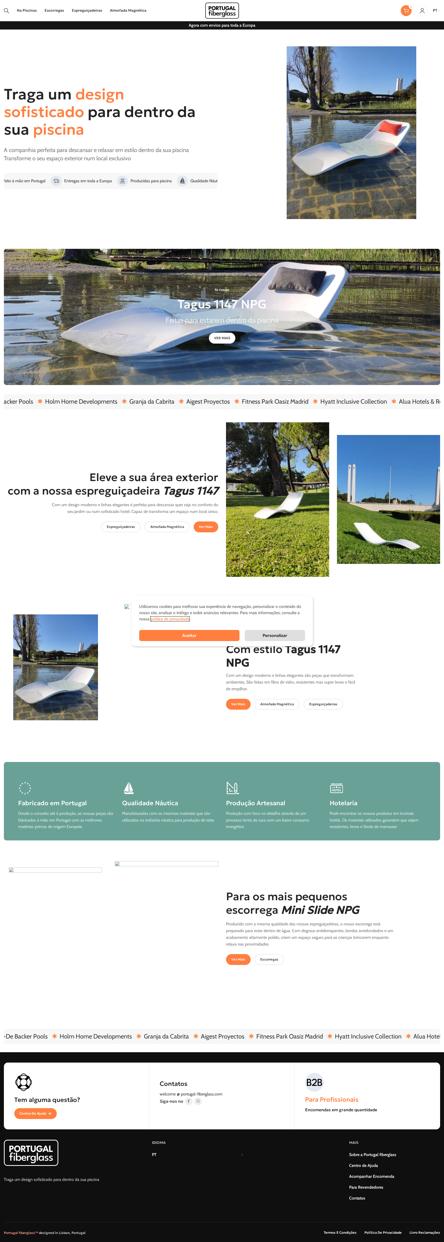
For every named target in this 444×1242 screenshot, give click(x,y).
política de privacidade (170, 618)
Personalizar (275, 635)
